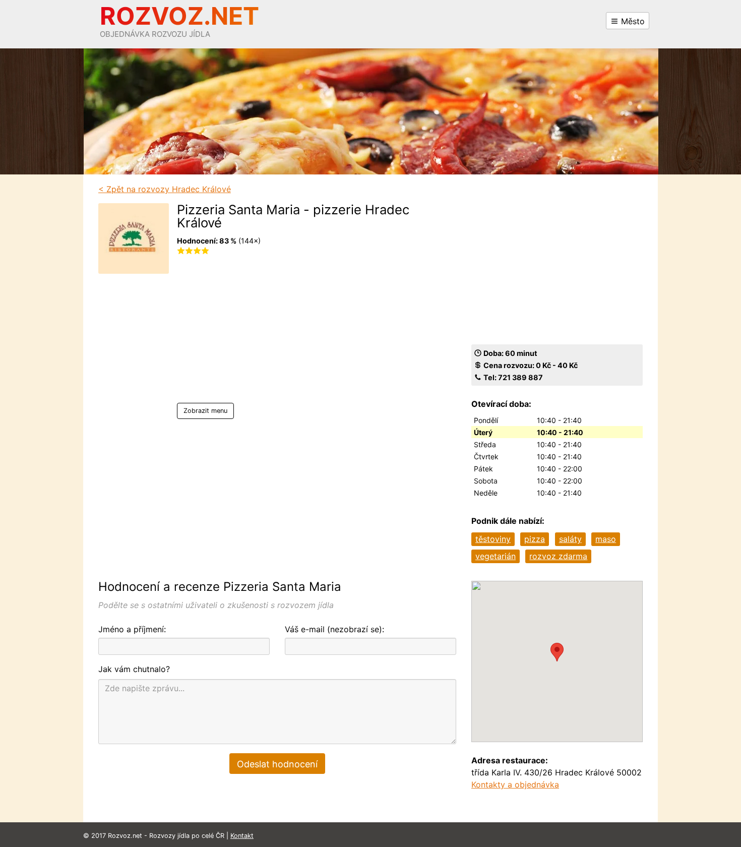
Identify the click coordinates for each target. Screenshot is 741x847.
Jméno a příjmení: (132, 629)
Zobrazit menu (205, 410)
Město (632, 21)
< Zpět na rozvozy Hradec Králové (164, 189)
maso (605, 539)
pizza (534, 539)
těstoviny (493, 539)
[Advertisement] (302, 332)
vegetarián (495, 556)
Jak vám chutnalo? (134, 669)
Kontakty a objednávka (515, 784)
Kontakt (242, 835)
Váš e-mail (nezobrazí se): (334, 629)
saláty (570, 539)
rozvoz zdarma (558, 556)
